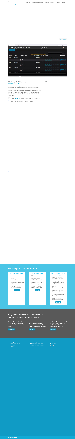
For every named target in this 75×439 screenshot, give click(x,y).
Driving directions (11, 346)
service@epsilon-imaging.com (39, 345)
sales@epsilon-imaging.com (37, 343)
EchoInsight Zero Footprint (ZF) (14, 86)
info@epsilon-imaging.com (40, 342)
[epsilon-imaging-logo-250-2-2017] (12, 2)
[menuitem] (28, 2)
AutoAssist (17, 98)
